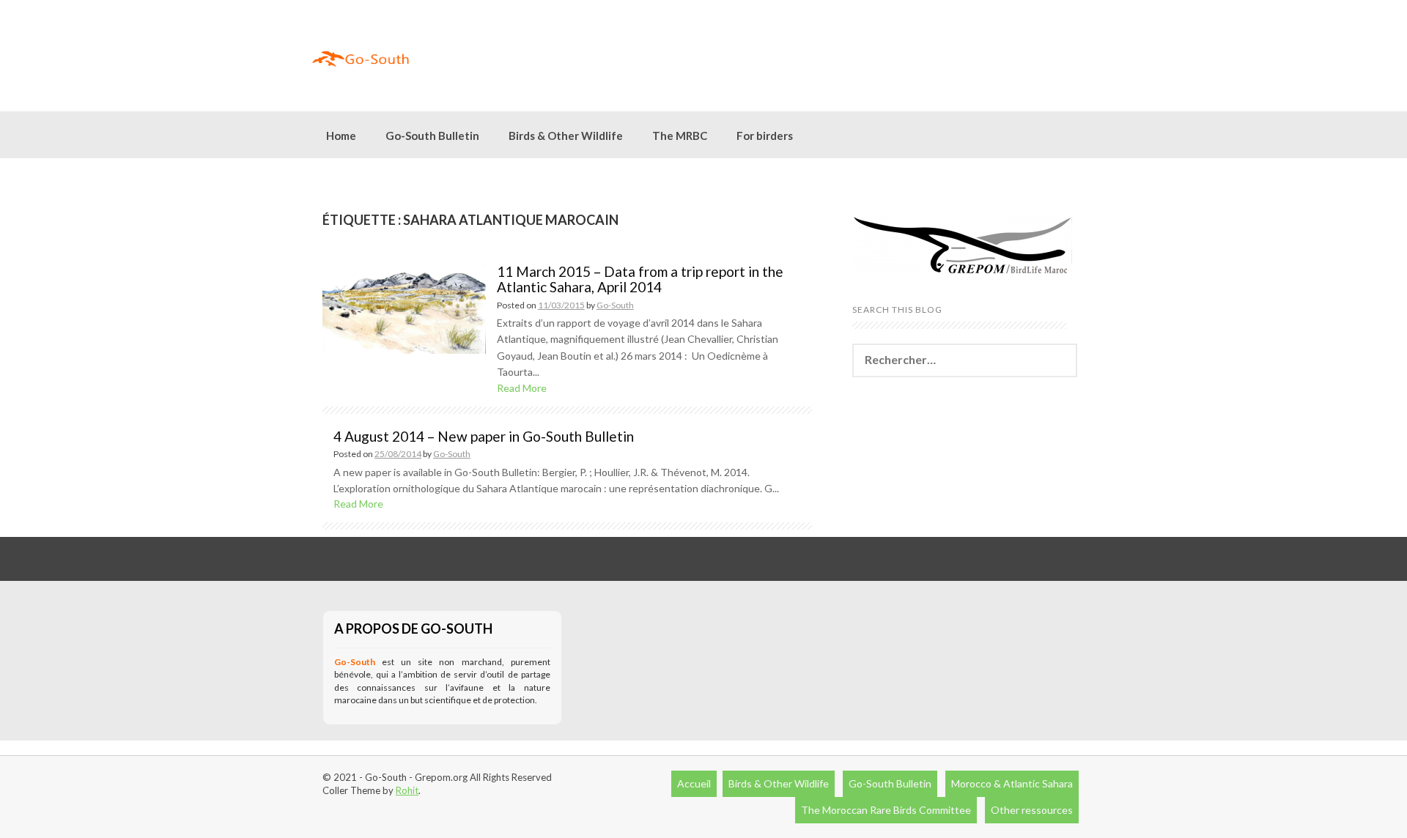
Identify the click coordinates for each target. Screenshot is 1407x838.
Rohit (407, 790)
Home (341, 135)
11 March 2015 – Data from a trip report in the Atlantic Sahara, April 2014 (640, 279)
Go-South (615, 305)
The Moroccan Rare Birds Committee (886, 810)
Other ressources (1032, 810)
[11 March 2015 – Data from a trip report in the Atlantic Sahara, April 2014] (404, 307)
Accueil (694, 783)
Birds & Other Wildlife (778, 783)
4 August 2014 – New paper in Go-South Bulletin (483, 436)
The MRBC (679, 135)
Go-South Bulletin (432, 135)
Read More (522, 388)
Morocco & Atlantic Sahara (1012, 783)
